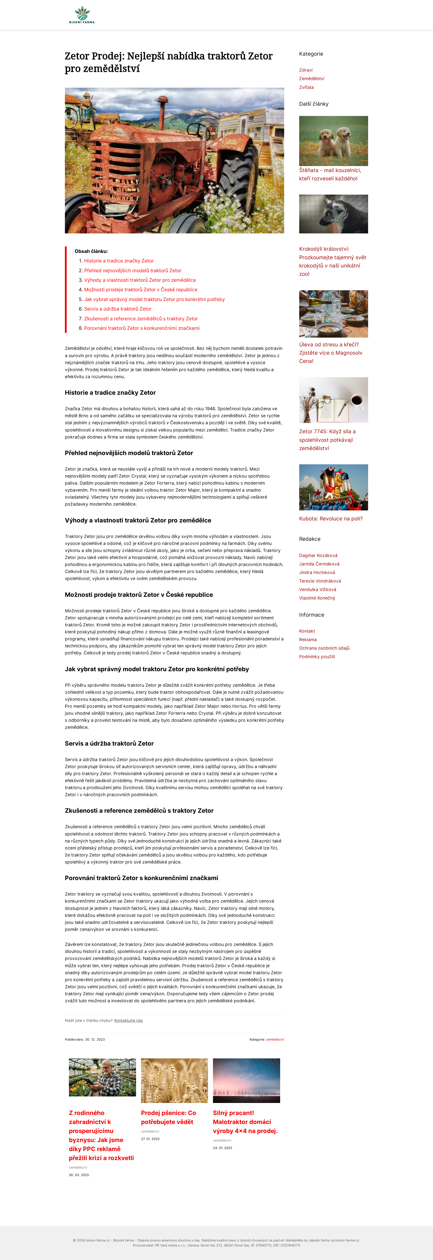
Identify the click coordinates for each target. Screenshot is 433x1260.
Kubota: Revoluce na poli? (331, 518)
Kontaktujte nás (128, 1020)
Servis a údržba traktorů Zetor (118, 309)
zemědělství (275, 1039)
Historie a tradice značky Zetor (119, 261)
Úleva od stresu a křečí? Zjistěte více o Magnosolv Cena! (331, 352)
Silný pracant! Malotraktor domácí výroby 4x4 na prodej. (245, 1122)
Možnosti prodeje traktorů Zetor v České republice (140, 290)
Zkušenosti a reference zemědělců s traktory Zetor (141, 319)
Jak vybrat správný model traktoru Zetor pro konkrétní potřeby (154, 299)
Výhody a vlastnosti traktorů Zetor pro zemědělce (140, 280)
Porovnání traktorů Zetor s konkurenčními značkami (142, 328)
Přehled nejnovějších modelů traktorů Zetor (132, 270)
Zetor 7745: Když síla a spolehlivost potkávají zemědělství (327, 439)
